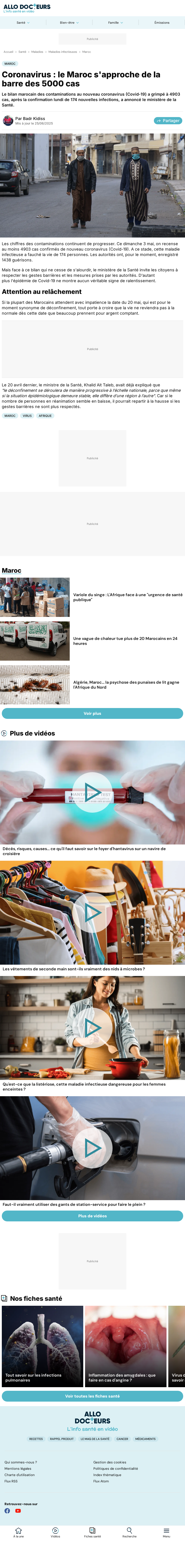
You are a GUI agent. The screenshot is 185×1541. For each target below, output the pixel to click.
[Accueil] (92, 1421)
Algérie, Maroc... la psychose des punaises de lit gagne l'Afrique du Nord (126, 685)
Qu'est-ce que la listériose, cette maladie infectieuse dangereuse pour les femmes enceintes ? (84, 1087)
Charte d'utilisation (20, 1475)
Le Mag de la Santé (95, 1439)
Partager (171, 120)
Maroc (86, 52)
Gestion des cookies (109, 1462)
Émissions (162, 23)
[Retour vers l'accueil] (92, 8)
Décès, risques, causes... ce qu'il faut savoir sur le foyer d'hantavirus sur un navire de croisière (84, 851)
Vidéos (55, 1536)
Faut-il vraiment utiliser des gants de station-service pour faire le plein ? (74, 1204)
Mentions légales (18, 1468)
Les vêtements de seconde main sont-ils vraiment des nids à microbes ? (74, 969)
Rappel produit (62, 1439)
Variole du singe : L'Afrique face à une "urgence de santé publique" (128, 597)
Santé (21, 23)
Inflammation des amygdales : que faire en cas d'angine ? (122, 1378)
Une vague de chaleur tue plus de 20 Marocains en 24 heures (125, 641)
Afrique (45, 416)
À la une (18, 1536)
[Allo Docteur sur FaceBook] (7, 1510)
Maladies (37, 52)
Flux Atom (101, 1481)
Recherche (129, 1536)
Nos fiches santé (36, 1298)
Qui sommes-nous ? (21, 1462)
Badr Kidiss (34, 118)
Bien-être (67, 23)
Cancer (122, 1439)
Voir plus (92, 713)
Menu (166, 1536)
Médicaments (145, 1439)
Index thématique (107, 1475)
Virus (27, 416)
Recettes (36, 1439)
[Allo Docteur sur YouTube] (18, 1510)
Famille (113, 23)
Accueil (8, 52)
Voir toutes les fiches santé (92, 1396)
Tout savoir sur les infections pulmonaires (33, 1378)
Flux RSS (11, 1481)
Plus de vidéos (32, 733)
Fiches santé (92, 1536)
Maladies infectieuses (63, 52)
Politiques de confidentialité (115, 1468)
